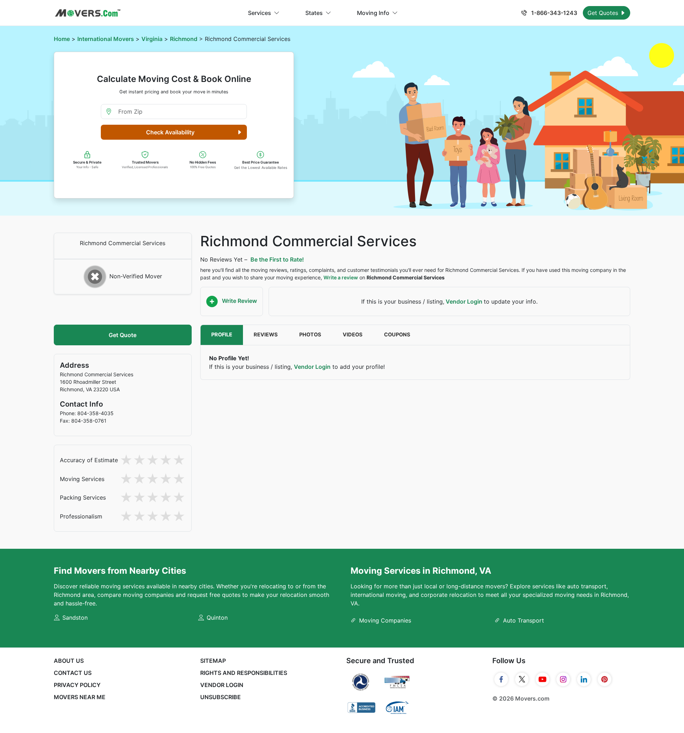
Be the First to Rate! (277, 259)
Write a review (340, 277)
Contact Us (73, 672)
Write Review (239, 300)
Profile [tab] (221, 334)
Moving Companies (385, 620)
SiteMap (213, 660)
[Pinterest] (604, 679)
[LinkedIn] (584, 679)
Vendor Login (464, 301)
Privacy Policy (77, 684)
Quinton (217, 617)
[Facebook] (501, 679)
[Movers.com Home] (87, 13)
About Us (69, 660)
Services (259, 12)
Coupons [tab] (397, 334)
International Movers (105, 38)
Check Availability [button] (170, 132)
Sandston (75, 617)
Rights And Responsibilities (243, 672)
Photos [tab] (310, 334)
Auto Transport (523, 620)
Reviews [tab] (266, 334)
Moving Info (373, 12)
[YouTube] (542, 679)
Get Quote (122, 335)
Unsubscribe (220, 697)
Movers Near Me (79, 697)
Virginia (151, 38)
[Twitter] (522, 679)
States (314, 12)
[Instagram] (563, 679)
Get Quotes (603, 12)
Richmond (183, 38)
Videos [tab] (353, 334)
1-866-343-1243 (553, 12)
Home (62, 38)
